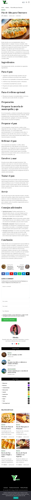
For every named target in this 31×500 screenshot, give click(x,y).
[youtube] (16, 343)
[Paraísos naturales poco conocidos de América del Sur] (3, 371)
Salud (16, 398)
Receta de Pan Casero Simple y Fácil (6, 454)
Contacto (6, 487)
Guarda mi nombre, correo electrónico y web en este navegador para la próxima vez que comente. (15, 315)
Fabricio (5, 15)
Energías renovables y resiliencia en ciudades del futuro (17, 362)
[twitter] (14, 343)
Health (16, 392)
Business (16, 385)
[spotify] (18, 343)
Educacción (16, 389)
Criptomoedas (16, 387)
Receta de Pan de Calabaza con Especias (21, 454)
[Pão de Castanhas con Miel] (3, 354)
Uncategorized (16, 403)
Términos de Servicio (14, 487)
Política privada (24, 487)
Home (2, 7)
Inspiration (16, 394)
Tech (16, 401)
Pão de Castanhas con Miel (15, 355)
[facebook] (12, 343)
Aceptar (16, 497)
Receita (7, 7)
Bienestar (16, 383)
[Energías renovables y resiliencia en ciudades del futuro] (3, 362)
